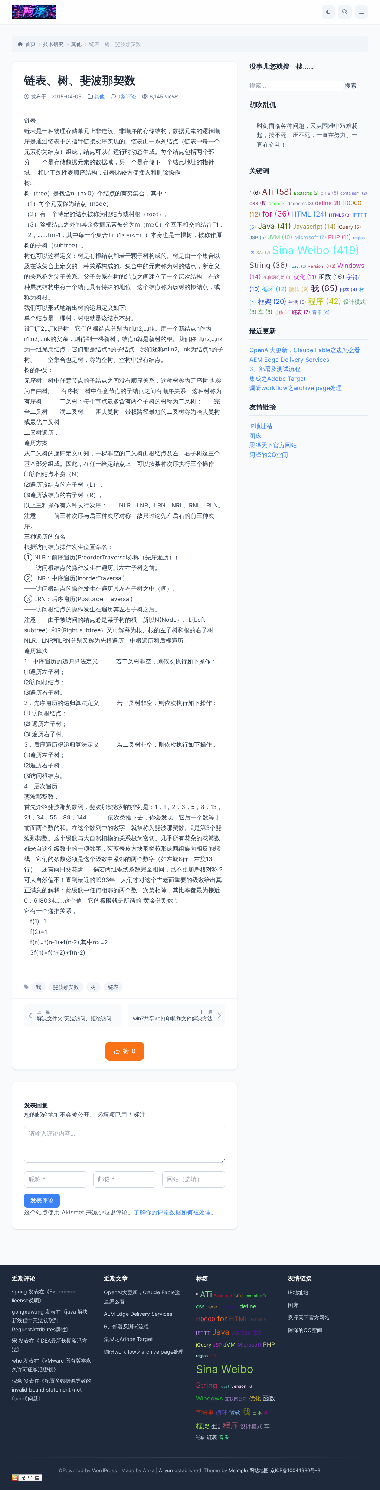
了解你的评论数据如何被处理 (172, 1212)
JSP (257, 237)
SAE (263, 252)
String (268, 265)
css (258, 203)
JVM (280, 237)
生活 (297, 302)
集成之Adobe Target (277, 378)
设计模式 (251, 1426)
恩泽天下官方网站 (273, 445)
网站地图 (259, 1470)
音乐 (321, 312)
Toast (297, 266)
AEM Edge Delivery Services (289, 359)
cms (329, 193)
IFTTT (203, 1333)
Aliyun (166, 1470)
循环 (274, 289)
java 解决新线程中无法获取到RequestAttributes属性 (50, 1320)
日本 (348, 289)
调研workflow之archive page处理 (295, 388)
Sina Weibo (316, 250)
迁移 (282, 312)
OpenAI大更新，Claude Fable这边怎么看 (304, 350)
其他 (76, 44)
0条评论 (126, 96)
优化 (305, 276)
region (202, 1355)
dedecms (300, 203)
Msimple (238, 1470)
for (275, 213)
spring (19, 1291)
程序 (324, 301)
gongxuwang (28, 1311)
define (327, 203)
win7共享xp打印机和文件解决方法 (173, 1018)
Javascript (314, 226)
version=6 (321, 266)
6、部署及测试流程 (275, 369)
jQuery (349, 227)
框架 (272, 301)
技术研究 (53, 44)
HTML (309, 214)
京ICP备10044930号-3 (295, 1470)
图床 (255, 435)
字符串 (205, 1412)
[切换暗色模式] (328, 12)
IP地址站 (260, 426)
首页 (30, 44)
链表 (113, 987)
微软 (299, 289)
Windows (209, 1398)
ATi (277, 192)
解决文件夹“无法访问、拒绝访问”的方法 (77, 1018)
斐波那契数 (66, 987)
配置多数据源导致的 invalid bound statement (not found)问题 (51, 1389)
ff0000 (205, 1319)
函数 (331, 276)
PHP (339, 237)
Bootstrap (306, 193)
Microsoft (310, 237)
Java (274, 226)
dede (277, 203)
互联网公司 (277, 277)
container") (353, 193)
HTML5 (340, 215)
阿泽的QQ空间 (268, 454)
